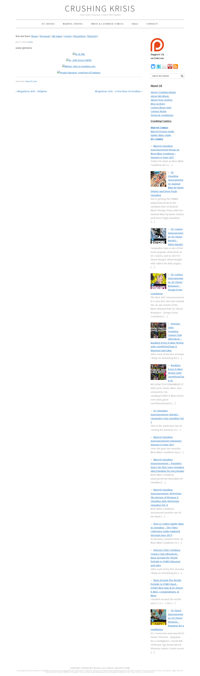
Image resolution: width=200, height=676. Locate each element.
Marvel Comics (159, 127)
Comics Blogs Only (161, 107)
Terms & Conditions (162, 115)
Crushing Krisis (100, 8)
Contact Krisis (158, 111)
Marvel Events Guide (162, 131)
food (35, 81)
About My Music (160, 96)
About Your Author (161, 100)
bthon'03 (28, 81)
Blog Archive (158, 103)
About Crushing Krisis (163, 92)
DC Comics (157, 139)
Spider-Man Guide (161, 135)
